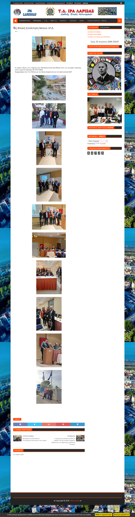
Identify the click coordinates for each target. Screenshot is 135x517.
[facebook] (121, 3)
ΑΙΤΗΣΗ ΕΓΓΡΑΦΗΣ (94, 32)
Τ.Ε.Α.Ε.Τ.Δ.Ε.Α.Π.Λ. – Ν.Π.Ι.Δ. (97, 20)
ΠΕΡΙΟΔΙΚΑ (37, 20)
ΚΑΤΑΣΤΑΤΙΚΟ (29, 3)
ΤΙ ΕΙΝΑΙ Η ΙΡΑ (18, 3)
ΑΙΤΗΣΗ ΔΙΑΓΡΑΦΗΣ (94, 34)
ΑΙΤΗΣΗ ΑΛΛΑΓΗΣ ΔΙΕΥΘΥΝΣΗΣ (98, 37)
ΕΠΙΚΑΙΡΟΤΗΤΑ (24, 20)
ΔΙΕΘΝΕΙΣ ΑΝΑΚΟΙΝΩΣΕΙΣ (56, 3)
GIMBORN (85, 3)
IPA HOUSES (77, 3)
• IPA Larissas (75, 501)
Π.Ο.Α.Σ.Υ (63, 20)
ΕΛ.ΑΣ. (82, 20)
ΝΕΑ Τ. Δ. (54, 20)
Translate (103, 143)
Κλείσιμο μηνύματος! (121, 515)
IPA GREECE (70, 3)
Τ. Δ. (45, 20)
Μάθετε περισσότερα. (104, 515)
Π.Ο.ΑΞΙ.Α (73, 20)
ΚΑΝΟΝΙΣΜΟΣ (40, 3)
